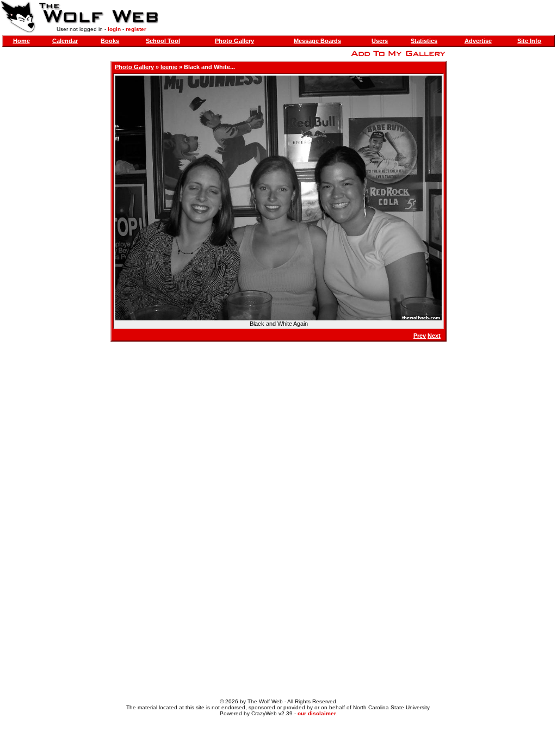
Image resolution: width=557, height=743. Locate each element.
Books (110, 41)
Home (21, 41)
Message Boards (317, 41)
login (114, 29)
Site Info (529, 41)
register (136, 29)
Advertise (478, 41)
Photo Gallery (234, 41)
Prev (419, 335)
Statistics (424, 41)
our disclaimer (317, 713)
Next (434, 335)
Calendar (65, 41)
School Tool (163, 41)
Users (380, 41)
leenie (168, 67)
